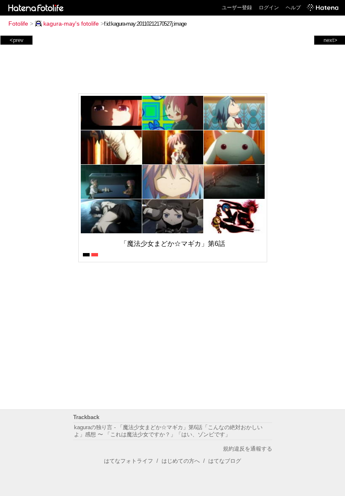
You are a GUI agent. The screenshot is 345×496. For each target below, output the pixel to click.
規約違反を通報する (247, 449)
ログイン (269, 8)
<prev (17, 40)
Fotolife (18, 23)
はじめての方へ (181, 461)
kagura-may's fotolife (71, 23)
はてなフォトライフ (128, 461)
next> (330, 40)
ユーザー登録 (237, 8)
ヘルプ (293, 8)
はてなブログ (224, 461)
